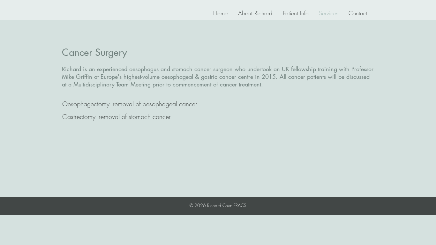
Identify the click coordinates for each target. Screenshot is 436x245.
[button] (129, 104)
